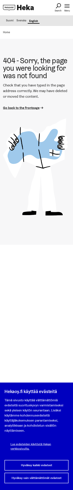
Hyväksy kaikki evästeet (36, 465)
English (33, 21)
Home (6, 32)
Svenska (21, 20)
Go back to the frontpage (21, 108)
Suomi (9, 20)
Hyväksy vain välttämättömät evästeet (37, 478)
